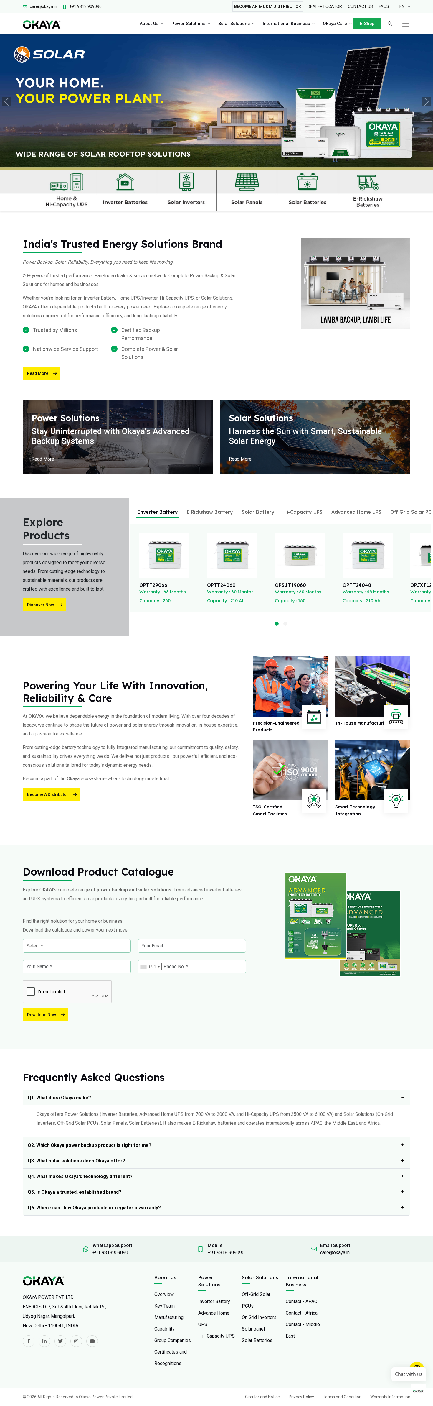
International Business (286, 23)
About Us (149, 23)
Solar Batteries (257, 1340)
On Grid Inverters (259, 1317)
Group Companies (172, 1340)
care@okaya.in (335, 1252)
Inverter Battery (158, 512)
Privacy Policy (301, 1396)
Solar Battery (258, 512)
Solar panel (253, 1329)
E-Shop (367, 23)
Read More (37, 373)
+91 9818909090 (110, 1252)
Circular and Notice (262, 1396)
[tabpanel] (164, 568)
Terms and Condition (342, 1396)
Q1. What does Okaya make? (59, 1098)
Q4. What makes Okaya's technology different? (80, 1176)
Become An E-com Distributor (267, 6)
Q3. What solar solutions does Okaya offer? (76, 1161)
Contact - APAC (301, 1301)
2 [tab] (285, 624)
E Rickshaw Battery (210, 512)
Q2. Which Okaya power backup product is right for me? (89, 1145)
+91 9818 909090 (226, 1252)
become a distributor (47, 794)
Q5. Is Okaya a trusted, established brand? (74, 1192)
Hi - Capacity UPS (216, 1336)
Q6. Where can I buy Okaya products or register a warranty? (94, 1207)
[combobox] (150, 966)
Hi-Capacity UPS (303, 512)
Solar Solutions (234, 23)
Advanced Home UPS (356, 512)
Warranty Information (390, 1396)
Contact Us (360, 6)
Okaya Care (335, 23)
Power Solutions (188, 23)
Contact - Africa (302, 1313)
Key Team (164, 1306)
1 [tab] (277, 624)
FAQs (384, 6)
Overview (164, 1294)
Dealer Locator (325, 6)
